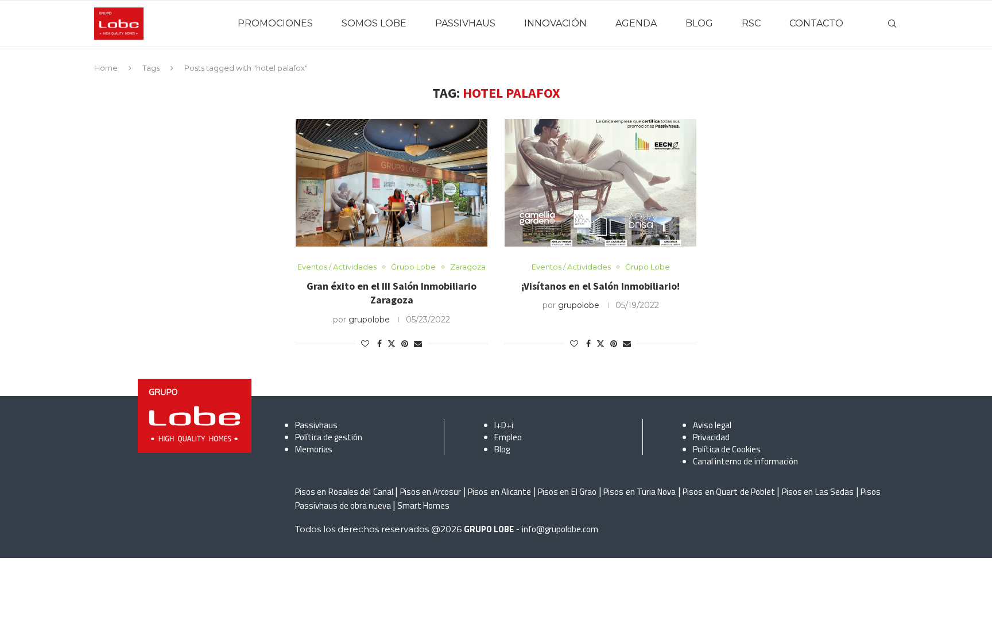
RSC (751, 23)
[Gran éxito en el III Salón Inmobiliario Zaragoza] (391, 183)
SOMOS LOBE (374, 23)
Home (106, 67)
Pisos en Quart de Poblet (729, 491)
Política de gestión (328, 437)
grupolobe (369, 319)
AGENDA (636, 23)
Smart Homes (423, 505)
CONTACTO (816, 23)
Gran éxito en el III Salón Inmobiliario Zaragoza (391, 292)
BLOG (699, 23)
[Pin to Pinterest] (404, 344)
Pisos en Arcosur (431, 491)
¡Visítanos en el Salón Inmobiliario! (600, 286)
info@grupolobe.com (560, 529)
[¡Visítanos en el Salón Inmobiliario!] (600, 183)
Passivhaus (316, 425)
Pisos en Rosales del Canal (344, 491)
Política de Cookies (727, 449)
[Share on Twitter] (392, 344)
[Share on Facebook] (379, 344)
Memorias (313, 449)
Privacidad (711, 437)
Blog (502, 449)
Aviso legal (712, 425)
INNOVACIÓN (555, 23)
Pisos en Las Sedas (818, 491)
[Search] (892, 24)
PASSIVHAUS (465, 23)
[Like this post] (365, 344)
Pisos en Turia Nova (639, 491)
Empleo (508, 437)
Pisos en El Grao (567, 491)
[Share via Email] (418, 344)
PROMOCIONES (275, 23)
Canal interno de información (745, 461)
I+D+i (503, 425)
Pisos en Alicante (499, 491)
